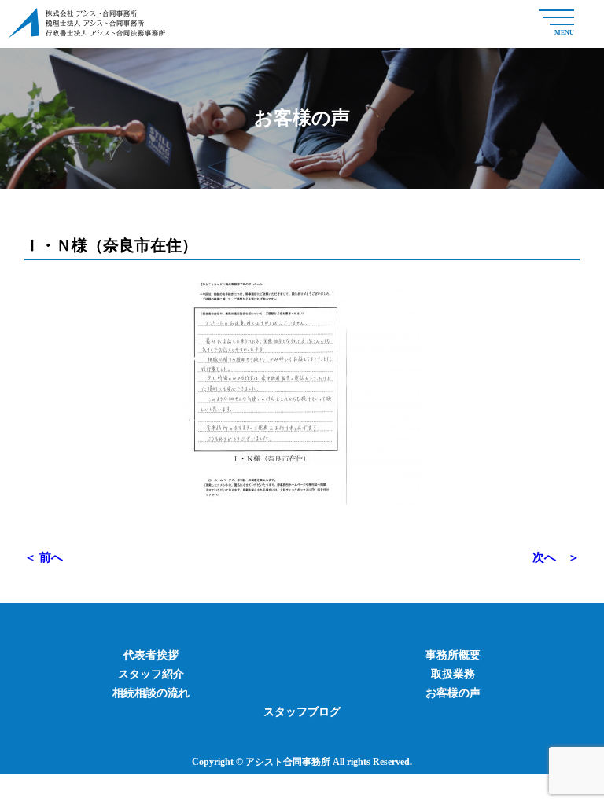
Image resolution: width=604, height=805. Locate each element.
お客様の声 (453, 693)
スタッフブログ (302, 712)
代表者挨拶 (151, 655)
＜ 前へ (43, 557)
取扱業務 (453, 674)
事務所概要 (453, 655)
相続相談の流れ (151, 693)
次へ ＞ (556, 557)
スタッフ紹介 (151, 674)
